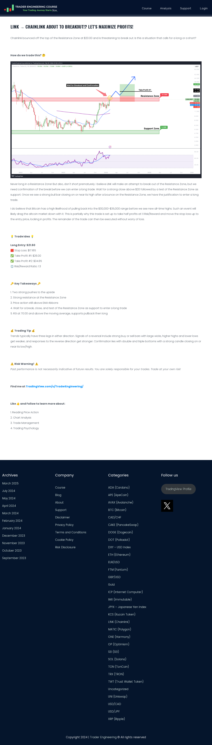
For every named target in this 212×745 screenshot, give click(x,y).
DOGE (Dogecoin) (120, 532)
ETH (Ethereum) (119, 555)
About (59, 502)
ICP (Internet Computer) (125, 592)
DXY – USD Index (119, 547)
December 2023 (13, 536)
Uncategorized (118, 689)
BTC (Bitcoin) (117, 510)
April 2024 (9, 506)
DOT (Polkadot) (119, 540)
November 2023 (13, 543)
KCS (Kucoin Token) (121, 614)
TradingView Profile (178, 489)
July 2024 (8, 491)
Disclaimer (62, 517)
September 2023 (14, 558)
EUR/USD (114, 562)
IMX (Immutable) (120, 600)
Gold (111, 585)
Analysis (166, 8)
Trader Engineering (103, 737)
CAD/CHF (114, 517)
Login (204, 8)
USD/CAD (114, 704)
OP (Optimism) (118, 644)
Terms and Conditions (70, 532)
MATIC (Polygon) (119, 629)
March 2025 (10, 483)
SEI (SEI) (113, 652)
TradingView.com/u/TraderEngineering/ (54, 386)
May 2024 (8, 498)
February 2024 (12, 521)
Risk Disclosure (65, 547)
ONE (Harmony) (119, 637)
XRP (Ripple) (116, 719)
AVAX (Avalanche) (120, 502)
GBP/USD (114, 577)
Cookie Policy (64, 540)
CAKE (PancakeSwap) (123, 525)
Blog (58, 495)
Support (185, 8)
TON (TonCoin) (118, 667)
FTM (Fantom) (118, 570)
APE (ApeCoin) (118, 495)
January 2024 (11, 528)
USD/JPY (114, 711)
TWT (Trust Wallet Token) (126, 682)
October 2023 (12, 551)
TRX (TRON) (116, 674)
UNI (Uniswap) (117, 697)
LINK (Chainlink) (119, 622)
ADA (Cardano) (119, 488)
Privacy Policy (64, 525)
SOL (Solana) (117, 659)
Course (147, 8)
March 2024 (10, 513)
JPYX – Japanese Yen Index (127, 607)
